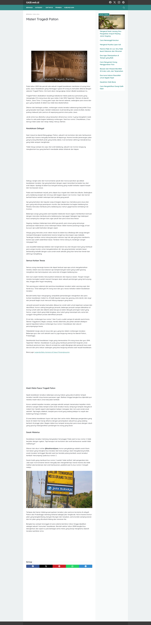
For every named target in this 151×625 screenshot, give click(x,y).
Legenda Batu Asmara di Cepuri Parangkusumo (52, 352)
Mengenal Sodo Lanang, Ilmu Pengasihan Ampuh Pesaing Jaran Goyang (110, 33)
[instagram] (119, 2)
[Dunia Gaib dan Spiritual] (34, 2)
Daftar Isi (49, 7)
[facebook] (110, 2)
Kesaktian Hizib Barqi (108, 82)
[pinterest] (123, 2)
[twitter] (114, 2)
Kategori (38, 7)
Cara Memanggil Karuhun (109, 40)
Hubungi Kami (69, 7)
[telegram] (85, 566)
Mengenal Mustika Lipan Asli (110, 45)
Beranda (29, 7)
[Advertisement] (59, 36)
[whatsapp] (72, 566)
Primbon (58, 7)
